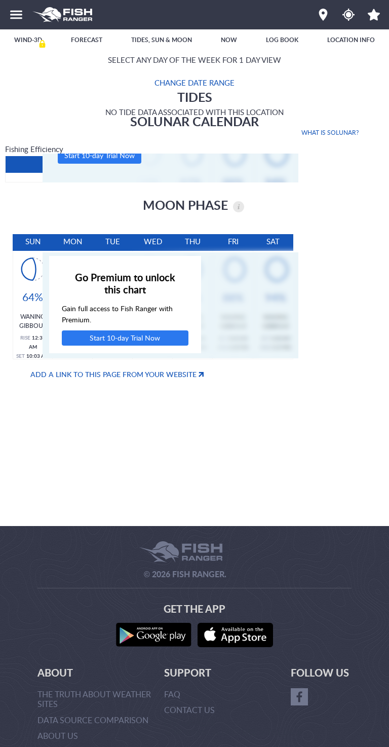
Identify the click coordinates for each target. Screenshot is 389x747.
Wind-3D (28, 39)
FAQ (172, 694)
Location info (351, 39)
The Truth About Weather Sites (94, 699)
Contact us (189, 710)
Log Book (282, 39)
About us (57, 735)
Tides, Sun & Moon (161, 39)
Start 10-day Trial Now (99, 155)
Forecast (86, 39)
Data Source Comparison (92, 720)
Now (229, 39)
